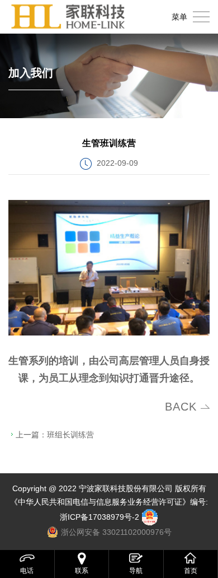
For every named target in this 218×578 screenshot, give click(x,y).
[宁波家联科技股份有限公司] (68, 16)
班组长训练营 (70, 434)
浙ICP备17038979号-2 (99, 516)
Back (181, 406)
